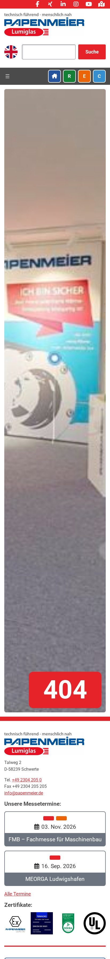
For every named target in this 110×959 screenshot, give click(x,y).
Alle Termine (17, 894)
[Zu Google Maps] (101, 4)
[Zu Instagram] (76, 4)
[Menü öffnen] (7, 76)
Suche (92, 52)
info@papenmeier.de (23, 793)
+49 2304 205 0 (27, 779)
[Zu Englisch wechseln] (11, 52)
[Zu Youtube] (88, 4)
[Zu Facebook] (37, 4)
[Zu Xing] (50, 4)
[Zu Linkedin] (63, 4)
